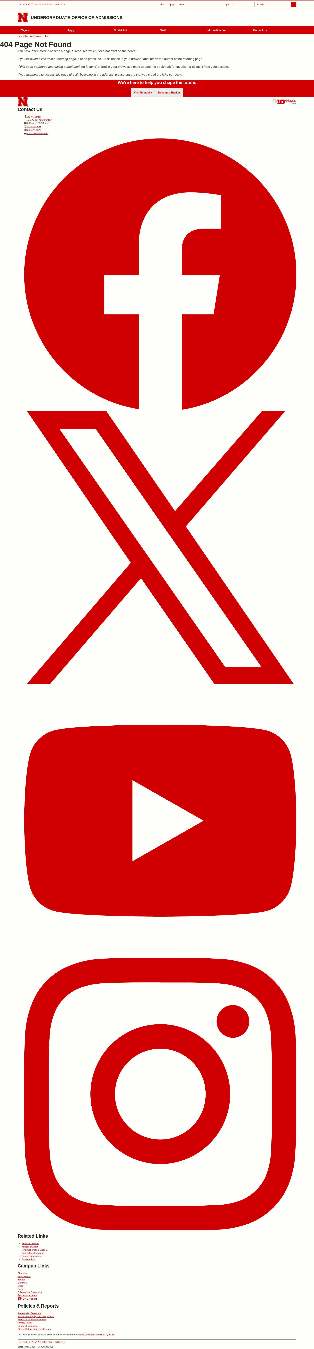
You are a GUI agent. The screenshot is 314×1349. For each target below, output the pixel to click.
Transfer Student (30, 1243)
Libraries (22, 1282)
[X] (160, 547)
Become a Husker (169, 92)
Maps (20, 1285)
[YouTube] (160, 821)
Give (181, 4)
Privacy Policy (25, 1322)
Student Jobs (28, 1259)
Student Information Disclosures (34, 1329)
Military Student (30, 1246)
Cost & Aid (120, 30)
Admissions (36, 36)
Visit (162, 4)
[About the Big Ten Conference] (279, 101)
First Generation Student (34, 1249)
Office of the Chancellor (30, 1292)
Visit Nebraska (143, 92)
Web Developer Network (92, 1334)
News (20, 1289)
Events (21, 1279)
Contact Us (260, 30)
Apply (171, 4)
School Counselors (31, 1256)
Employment (24, 1276)
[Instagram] (160, 1094)
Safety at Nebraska (27, 1326)
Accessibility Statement (29, 1313)
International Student (33, 1253)
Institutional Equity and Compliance (36, 1316)
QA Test (111, 1334)
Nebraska (23, 36)
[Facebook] (160, 274)
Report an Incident (27, 1295)
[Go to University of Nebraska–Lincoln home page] (23, 18)
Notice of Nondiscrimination (32, 1319)
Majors (25, 30)
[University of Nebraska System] (290, 101)
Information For (216, 30)
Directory (22, 1273)
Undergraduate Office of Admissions (76, 17)
